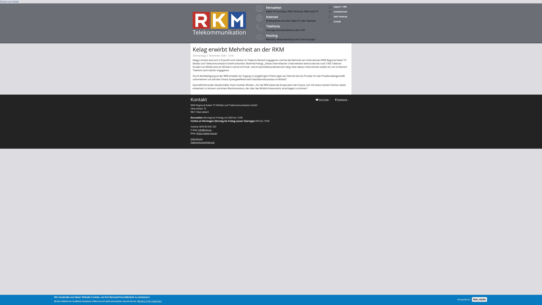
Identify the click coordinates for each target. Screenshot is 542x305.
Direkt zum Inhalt (9, 1)
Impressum (197, 139)
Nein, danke (479, 299)
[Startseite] (219, 23)
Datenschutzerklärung (203, 142)
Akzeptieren (463, 299)
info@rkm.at (204, 130)
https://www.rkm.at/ (206, 133)
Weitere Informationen (149, 301)
